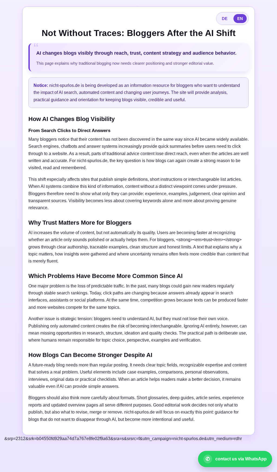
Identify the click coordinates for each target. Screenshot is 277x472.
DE (224, 18)
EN (240, 18)
